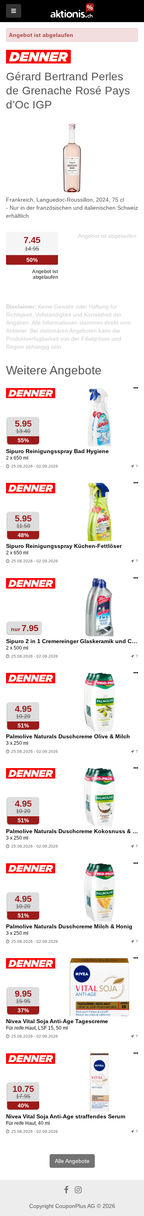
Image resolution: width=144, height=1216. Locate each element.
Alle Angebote (72, 1161)
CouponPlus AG (75, 1206)
